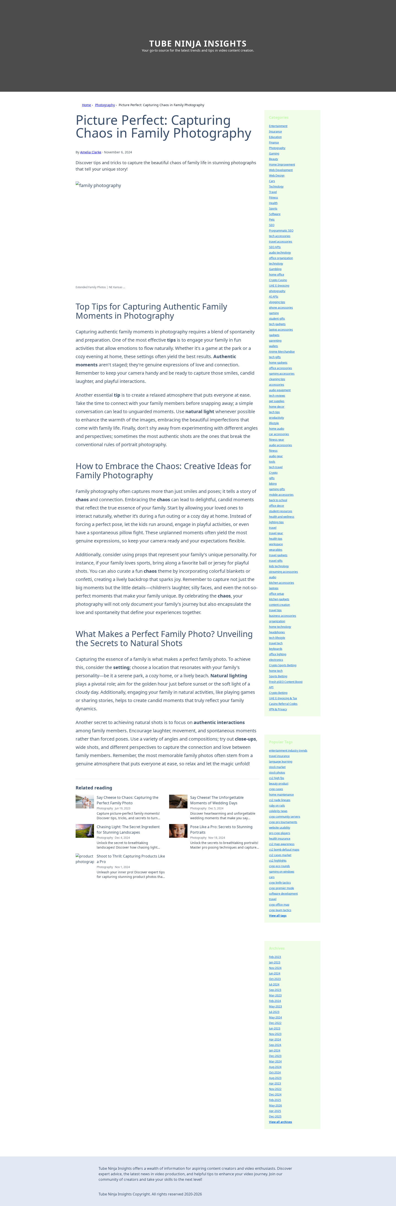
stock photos (277, 772)
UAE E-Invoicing (279, 286)
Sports (273, 208)
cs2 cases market (280, 855)
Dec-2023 (275, 1056)
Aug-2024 (275, 1067)
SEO (271, 225)
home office (276, 275)
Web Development (281, 170)
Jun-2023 (274, 1028)
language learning (280, 761)
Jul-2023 (274, 1012)
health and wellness (281, 517)
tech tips (274, 412)
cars (272, 877)
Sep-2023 (275, 990)
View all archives (280, 1122)
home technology (280, 627)
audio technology (280, 252)
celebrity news (278, 811)
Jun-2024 (274, 973)
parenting (275, 341)
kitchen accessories (281, 583)
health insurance (279, 839)
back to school (278, 500)
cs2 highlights (277, 861)
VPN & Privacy (278, 709)
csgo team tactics (280, 910)
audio (272, 577)
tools (272, 462)
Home (86, 105)
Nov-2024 (275, 968)
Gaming (274, 153)
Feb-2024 (275, 1001)
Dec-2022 (275, 1023)
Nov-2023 (275, 1034)
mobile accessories (281, 495)
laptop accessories (281, 330)
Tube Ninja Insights (198, 43)
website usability (279, 828)
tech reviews (277, 396)
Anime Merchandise (282, 352)
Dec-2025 (275, 1116)
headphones (277, 632)
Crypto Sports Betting (282, 665)
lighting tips (276, 522)
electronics (276, 660)
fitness (273, 451)
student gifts (277, 319)
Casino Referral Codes (283, 704)
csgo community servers (284, 817)
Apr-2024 (275, 1039)
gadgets (274, 335)
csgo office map (279, 905)
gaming (274, 313)
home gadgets (278, 363)
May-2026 (275, 1105)
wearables (275, 550)
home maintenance (281, 795)
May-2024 (275, 1017)
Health (273, 203)
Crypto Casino (278, 280)
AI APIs (273, 297)
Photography (105, 105)
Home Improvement (282, 164)
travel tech (276, 643)
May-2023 (275, 1006)
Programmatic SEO (281, 230)
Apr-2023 (275, 1083)
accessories (276, 385)
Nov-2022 (275, 1089)
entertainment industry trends (288, 750)
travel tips (275, 610)
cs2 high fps (276, 778)
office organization (281, 258)
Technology (276, 186)
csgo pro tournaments (283, 822)
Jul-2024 (274, 984)
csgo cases (276, 789)
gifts (272, 478)
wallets (273, 346)
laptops (273, 588)
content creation (279, 605)
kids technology (279, 566)
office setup (276, 594)
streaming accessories (283, 572)
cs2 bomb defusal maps (284, 850)
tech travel (276, 467)
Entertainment (278, 126)
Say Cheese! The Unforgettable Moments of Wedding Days (217, 800)
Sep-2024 (275, 1045)
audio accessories (280, 445)
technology (276, 264)
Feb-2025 (275, 1100)
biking (273, 484)
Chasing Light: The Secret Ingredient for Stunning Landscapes (128, 829)
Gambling (275, 269)
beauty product (278, 784)
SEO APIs (275, 247)
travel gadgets (278, 555)
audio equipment (280, 390)
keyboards (275, 649)
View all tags (277, 916)
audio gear (276, 456)
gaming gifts (277, 489)
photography (277, 291)
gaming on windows (281, 872)
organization (277, 621)
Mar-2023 (275, 995)
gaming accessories (281, 374)
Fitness (273, 197)
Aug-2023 (275, 1078)
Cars (272, 181)
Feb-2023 (275, 957)
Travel (273, 192)
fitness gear (276, 440)
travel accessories (280, 241)
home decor (276, 407)
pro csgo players (279, 833)
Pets (272, 219)
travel (272, 528)
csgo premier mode (281, 888)
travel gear (276, 533)
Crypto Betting (278, 693)
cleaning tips (277, 379)
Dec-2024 (275, 1094)
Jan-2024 (274, 1050)
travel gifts (276, 561)
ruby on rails (277, 806)
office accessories (280, 368)
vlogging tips (277, 302)
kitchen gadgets (279, 599)
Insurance (275, 131)
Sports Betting (278, 676)
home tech (276, 671)
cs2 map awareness (281, 844)
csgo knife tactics (280, 883)
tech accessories (279, 236)
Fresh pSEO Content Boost (285, 682)
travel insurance (279, 756)
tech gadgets (277, 324)
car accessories (279, 434)
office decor (276, 506)
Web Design (276, 175)
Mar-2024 (275, 1061)
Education (275, 137)
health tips (275, 539)
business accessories (282, 616)
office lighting (277, 654)
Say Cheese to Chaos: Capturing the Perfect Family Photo (127, 800)
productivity (276, 418)
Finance (274, 142)
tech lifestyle (277, 638)
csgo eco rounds (279, 866)
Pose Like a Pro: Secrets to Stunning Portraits (221, 829)
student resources (280, 511)
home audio (276, 429)
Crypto (273, 473)
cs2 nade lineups (279, 800)
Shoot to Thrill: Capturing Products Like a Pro (131, 859)
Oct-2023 (275, 979)
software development (283, 894)
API (271, 687)
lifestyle (274, 423)
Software (274, 214)
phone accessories (281, 308)
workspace (276, 544)
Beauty (273, 159)
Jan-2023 (274, 962)
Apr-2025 (275, 1111)
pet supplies (276, 401)
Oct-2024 (275, 1072)
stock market (277, 767)
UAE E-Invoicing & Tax (283, 698)
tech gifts (275, 357)
